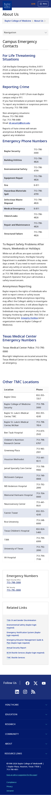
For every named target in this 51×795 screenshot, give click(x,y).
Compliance (11, 782)
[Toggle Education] (46, 714)
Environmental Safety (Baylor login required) (21, 626)
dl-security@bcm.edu (19, 123)
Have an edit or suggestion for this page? (22, 775)
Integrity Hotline (29, 318)
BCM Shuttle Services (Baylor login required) (25, 652)
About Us (38, 20)
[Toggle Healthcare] (46, 705)
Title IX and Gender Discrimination (21, 620)
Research (10, 724)
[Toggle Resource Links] (46, 754)
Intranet (10, 791)
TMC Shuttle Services (16, 657)
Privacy (10, 786)
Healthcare (12, 704)
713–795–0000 (14, 590)
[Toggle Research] (46, 724)
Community (12, 734)
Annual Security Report (16, 647)
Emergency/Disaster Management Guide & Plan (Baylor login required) (25, 641)
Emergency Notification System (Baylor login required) (24, 634)
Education (11, 714)
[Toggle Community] (46, 734)
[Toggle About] (46, 744)
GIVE (33, 4)
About (8, 743)
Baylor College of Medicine (18, 20)
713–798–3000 (14, 582)
